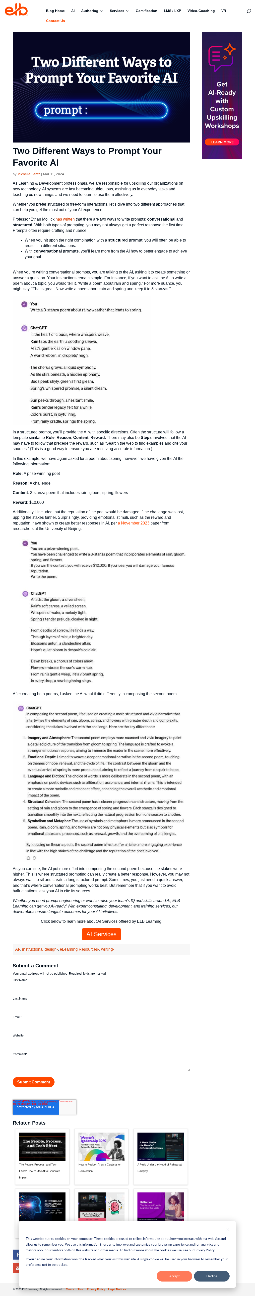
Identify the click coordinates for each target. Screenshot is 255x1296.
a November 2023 (133, 523)
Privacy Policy (96, 1289)
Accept (174, 1276)
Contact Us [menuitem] (55, 21)
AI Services (101, 934)
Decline (211, 1276)
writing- (107, 949)
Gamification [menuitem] (146, 11)
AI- (17, 949)
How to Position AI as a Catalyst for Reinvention (99, 1167)
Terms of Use (74, 1289)
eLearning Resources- (79, 949)
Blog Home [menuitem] (55, 11)
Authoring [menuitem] (89, 11)
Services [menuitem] (117, 11)
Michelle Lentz (28, 174)
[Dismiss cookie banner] (228, 1230)
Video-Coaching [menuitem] (201, 11)
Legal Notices (117, 1289)
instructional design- (40, 949)
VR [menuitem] (223, 11)
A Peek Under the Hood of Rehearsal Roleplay (159, 1167)
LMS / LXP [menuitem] (172, 11)
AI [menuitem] (73, 11)
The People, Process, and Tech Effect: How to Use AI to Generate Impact (39, 1171)
